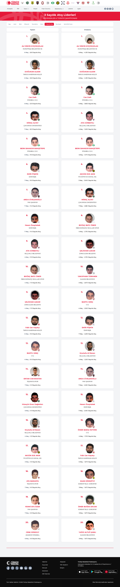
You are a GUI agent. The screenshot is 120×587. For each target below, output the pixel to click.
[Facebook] (105, 9)
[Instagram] (108, 9)
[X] (110, 9)
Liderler (70, 8)
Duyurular (45, 565)
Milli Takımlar (46, 574)
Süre (41, 24)
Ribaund (26, 24)
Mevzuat (44, 568)
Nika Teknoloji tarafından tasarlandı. (103, 582)
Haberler (44, 562)
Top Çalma (35, 24)
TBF (18, 8)
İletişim (62, 568)
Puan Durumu (46, 8)
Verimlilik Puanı (68, 24)
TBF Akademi (64, 565)
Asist (15, 24)
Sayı (9, 24)
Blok (20, 24)
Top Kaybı (58, 24)
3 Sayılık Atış (49, 24)
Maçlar (35, 8)
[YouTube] (113, 9)
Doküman (45, 571)
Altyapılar (62, 562)
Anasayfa (9, 8)
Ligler (79, 8)
